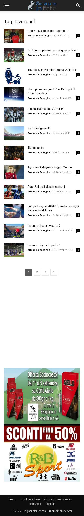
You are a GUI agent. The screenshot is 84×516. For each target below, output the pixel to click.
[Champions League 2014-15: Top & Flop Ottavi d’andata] (14, 94)
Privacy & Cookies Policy (58, 499)
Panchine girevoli (38, 128)
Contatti (50, 504)
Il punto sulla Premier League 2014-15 (52, 69)
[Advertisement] (42, 325)
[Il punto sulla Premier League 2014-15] (14, 76)
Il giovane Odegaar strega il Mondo (50, 167)
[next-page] (53, 272)
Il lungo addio (36, 147)
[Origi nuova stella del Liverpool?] (14, 36)
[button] (6, 5)
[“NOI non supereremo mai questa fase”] (14, 55)
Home (13, 499)
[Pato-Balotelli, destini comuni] (14, 192)
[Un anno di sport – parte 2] (14, 231)
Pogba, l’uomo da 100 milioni (46, 108)
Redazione (35, 504)
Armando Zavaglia (39, 54)
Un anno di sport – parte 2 (44, 225)
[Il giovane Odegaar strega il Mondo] (14, 172)
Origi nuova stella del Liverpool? (48, 30)
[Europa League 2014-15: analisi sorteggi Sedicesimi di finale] (14, 211)
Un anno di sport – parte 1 (44, 245)
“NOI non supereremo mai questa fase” (53, 50)
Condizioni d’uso (30, 499)
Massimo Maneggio (39, 35)
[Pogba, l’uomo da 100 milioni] (14, 114)
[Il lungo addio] (14, 153)
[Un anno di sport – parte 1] (14, 250)
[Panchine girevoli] (14, 133)
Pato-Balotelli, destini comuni (46, 186)
